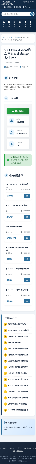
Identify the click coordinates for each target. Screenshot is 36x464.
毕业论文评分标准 (14, 342)
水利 (14, 25)
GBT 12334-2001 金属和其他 (18, 385)
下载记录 (18, 7)
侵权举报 (11, 448)
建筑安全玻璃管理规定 (15, 226)
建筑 (9, 25)
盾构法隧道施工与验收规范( (17, 404)
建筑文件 (18, 37)
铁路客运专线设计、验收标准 (18, 398)
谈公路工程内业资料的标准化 (18, 324)
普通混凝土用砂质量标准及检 (18, 355)
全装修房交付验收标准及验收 (18, 373)
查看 (27, 196)
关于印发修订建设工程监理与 (18, 367)
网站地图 (27, 448)
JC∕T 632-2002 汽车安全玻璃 (17, 290)
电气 (25, 25)
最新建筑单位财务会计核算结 (18, 336)
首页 (3, 25)
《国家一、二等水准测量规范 (18, 391)
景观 (30, 25)
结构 (19, 25)
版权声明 (3, 448)
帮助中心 (20, 451)
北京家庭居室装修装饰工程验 (18, 361)
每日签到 (9, 7)
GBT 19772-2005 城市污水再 (18, 379)
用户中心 (27, 7)
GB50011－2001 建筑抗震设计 (18, 410)
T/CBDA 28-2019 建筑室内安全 (17, 185)
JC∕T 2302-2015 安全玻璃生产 (17, 268)
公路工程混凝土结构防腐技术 (18, 349)
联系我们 (19, 448)
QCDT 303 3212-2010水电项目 (18, 330)
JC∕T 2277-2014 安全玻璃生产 (17, 205)
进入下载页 (19, 111)
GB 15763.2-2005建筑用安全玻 (17, 248)
